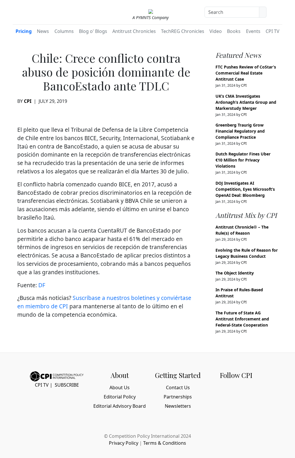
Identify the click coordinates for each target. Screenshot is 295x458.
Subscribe (67, 385)
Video (215, 31)
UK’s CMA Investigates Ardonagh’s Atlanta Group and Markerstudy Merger (245, 102)
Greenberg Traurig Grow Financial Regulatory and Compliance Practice (240, 131)
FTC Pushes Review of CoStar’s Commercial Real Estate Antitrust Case (245, 73)
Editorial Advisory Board (119, 406)
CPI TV (272, 31)
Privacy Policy (123, 443)
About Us (119, 387)
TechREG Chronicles (182, 31)
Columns (64, 31)
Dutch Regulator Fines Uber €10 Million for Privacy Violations (243, 160)
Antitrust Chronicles (134, 31)
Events (253, 31)
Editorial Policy (120, 397)
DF (41, 285)
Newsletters (178, 406)
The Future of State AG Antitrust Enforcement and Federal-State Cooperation (242, 319)
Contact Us (178, 387)
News (43, 31)
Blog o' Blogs (93, 31)
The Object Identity (234, 273)
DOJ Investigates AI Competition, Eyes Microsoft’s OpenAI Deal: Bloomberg (245, 189)
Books (234, 31)
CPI (27, 101)
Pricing (24, 31)
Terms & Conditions (164, 443)
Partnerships (178, 397)
